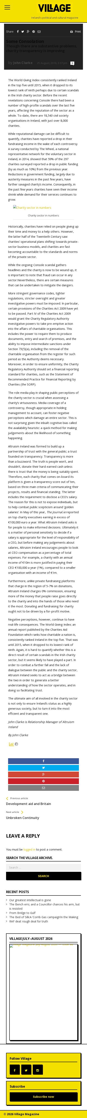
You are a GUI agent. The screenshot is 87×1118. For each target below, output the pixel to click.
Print (78, 31)
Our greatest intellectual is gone (30, 900)
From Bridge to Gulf (22, 913)
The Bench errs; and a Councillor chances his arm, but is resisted (44, 906)
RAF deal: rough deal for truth (28, 921)
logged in (29, 849)
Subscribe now (43, 1097)
